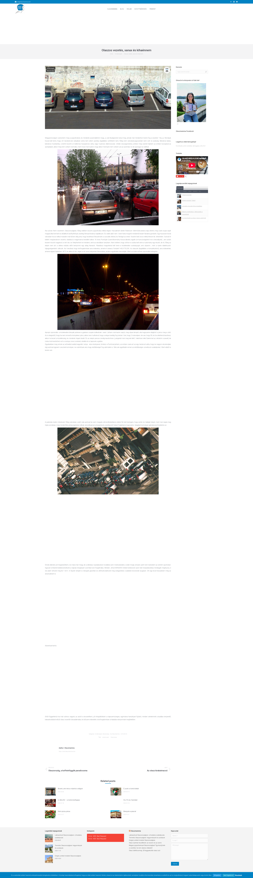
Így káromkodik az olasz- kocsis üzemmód (194, 218)
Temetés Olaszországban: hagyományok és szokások (68, 847)
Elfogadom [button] (217, 875)
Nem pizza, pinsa (64, 811)
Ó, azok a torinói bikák (131, 789)
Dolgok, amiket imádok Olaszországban (68, 856)
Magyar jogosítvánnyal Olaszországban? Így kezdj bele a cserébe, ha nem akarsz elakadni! (147, 846)
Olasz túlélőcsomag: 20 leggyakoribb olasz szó (144, 850)
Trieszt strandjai (186, 195)
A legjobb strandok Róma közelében (192, 206)
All (200, 191)
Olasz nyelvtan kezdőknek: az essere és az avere (145, 843)
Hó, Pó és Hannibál (130, 800)
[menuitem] (112, 9)
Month (195, 191)
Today (185, 191)
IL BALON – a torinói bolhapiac (69, 800)
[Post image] (50, 792)
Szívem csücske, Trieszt (188, 200)
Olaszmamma (136, 831)
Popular (180, 188)
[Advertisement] (126, 29)
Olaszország (50, 71)
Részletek (238, 875)
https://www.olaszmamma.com (67, 751)
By (114, 734)
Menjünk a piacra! (129, 811)
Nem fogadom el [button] (228, 875)
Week (189, 191)
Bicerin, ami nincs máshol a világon (70, 789)
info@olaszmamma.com (24, 2)
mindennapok (50, 68)
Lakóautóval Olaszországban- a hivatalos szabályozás (68, 836)
